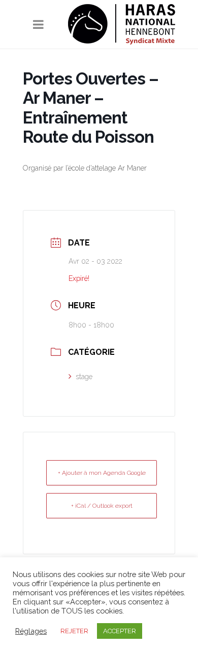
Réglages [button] (31, 631)
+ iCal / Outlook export (102, 505)
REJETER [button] (74, 631)
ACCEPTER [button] (119, 631)
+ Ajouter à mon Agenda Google (102, 472)
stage (84, 377)
